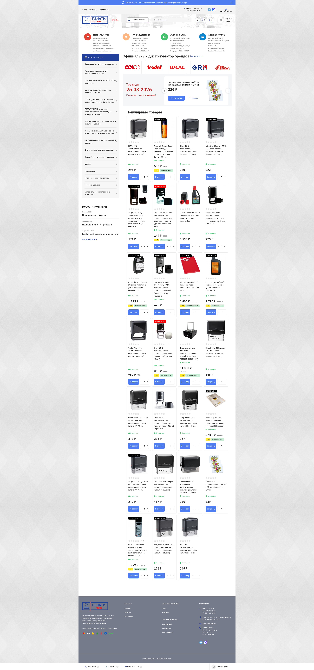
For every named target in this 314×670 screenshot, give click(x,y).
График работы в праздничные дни (100, 234)
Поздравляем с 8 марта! (94, 215)
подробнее (194, 98)
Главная (127, 608)
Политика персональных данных (93, 628)
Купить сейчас (176, 98)
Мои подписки (167, 632)
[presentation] (164, 90)
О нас (164, 608)
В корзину (134, 177)
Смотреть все (88, 239)
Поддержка (128, 616)
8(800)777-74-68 (193, 8)
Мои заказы (166, 628)
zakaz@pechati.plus (209, 623)
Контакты (165, 612)
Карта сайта (112, 628)
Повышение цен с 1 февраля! (97, 224)
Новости (127, 612)
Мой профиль (167, 624)
